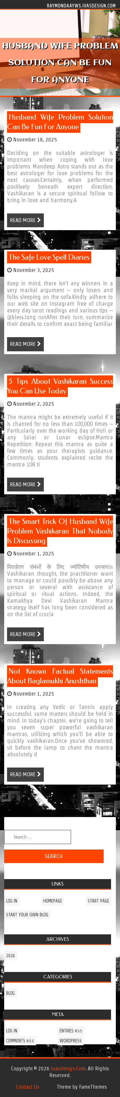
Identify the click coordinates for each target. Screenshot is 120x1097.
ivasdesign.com (68, 1068)
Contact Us (27, 1087)
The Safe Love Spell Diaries (49, 257)
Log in (11, 901)
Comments (20, 1040)
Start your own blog (27, 914)
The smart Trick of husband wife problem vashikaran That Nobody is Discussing (60, 531)
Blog (10, 993)
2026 (10, 955)
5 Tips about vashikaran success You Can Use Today (60, 386)
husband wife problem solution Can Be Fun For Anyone (60, 122)
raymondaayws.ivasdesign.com (81, 5)
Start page (98, 901)
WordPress (71, 1040)
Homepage (52, 901)
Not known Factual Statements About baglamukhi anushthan (60, 676)
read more (23, 220)
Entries (71, 1030)
